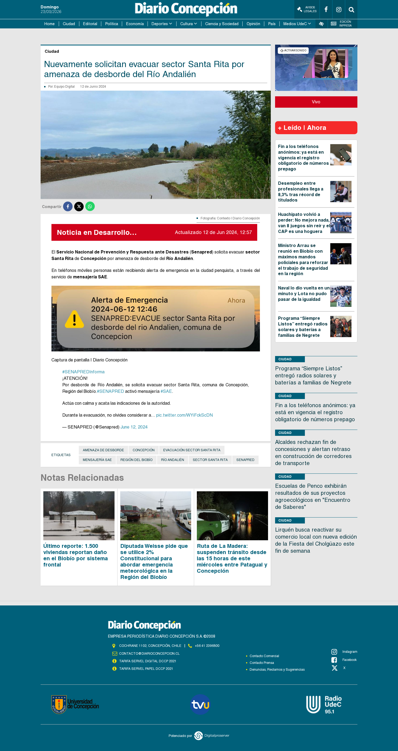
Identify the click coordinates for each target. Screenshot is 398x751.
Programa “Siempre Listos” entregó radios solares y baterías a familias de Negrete (303, 327)
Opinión (253, 24)
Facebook (349, 660)
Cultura (186, 24)
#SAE (166, 391)
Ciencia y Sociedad (222, 24)
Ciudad (69, 24)
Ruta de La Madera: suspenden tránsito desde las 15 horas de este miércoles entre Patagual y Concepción (232, 558)
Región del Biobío (136, 460)
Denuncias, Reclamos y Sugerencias (277, 669)
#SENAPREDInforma (83, 371)
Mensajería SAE (97, 460)
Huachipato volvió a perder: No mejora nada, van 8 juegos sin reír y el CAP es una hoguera (304, 223)
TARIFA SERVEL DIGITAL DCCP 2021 (148, 661)
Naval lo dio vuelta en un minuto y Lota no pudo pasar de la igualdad (304, 293)
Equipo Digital (64, 86)
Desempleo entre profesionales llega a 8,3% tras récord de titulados (300, 192)
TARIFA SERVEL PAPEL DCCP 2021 (146, 669)
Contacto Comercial (264, 656)
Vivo (316, 101)
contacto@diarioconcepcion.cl (149, 654)
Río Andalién (172, 460)
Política (111, 24)
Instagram (349, 652)
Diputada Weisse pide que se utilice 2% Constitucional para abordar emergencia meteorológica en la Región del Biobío (154, 561)
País (272, 24)
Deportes (160, 24)
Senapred (245, 460)
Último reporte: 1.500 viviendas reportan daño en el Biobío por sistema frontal (75, 555)
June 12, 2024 (134, 427)
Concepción (144, 450)
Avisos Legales (310, 9)
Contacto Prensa (262, 663)
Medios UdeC (295, 24)
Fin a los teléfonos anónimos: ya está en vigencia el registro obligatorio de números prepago (303, 158)
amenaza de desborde (103, 450)
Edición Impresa (345, 23)
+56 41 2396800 (207, 646)
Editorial (90, 24)
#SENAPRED (110, 391)
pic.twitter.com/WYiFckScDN (184, 415)
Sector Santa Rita (210, 460)
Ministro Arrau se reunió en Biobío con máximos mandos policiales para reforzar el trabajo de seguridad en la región (303, 259)
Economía (135, 24)
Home (49, 24)
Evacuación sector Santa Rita (191, 450)
